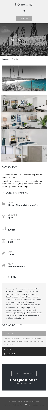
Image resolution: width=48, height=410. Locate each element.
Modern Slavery (38, 405)
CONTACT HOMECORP (24, 373)
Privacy (27, 405)
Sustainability (17, 405)
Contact (6, 405)
